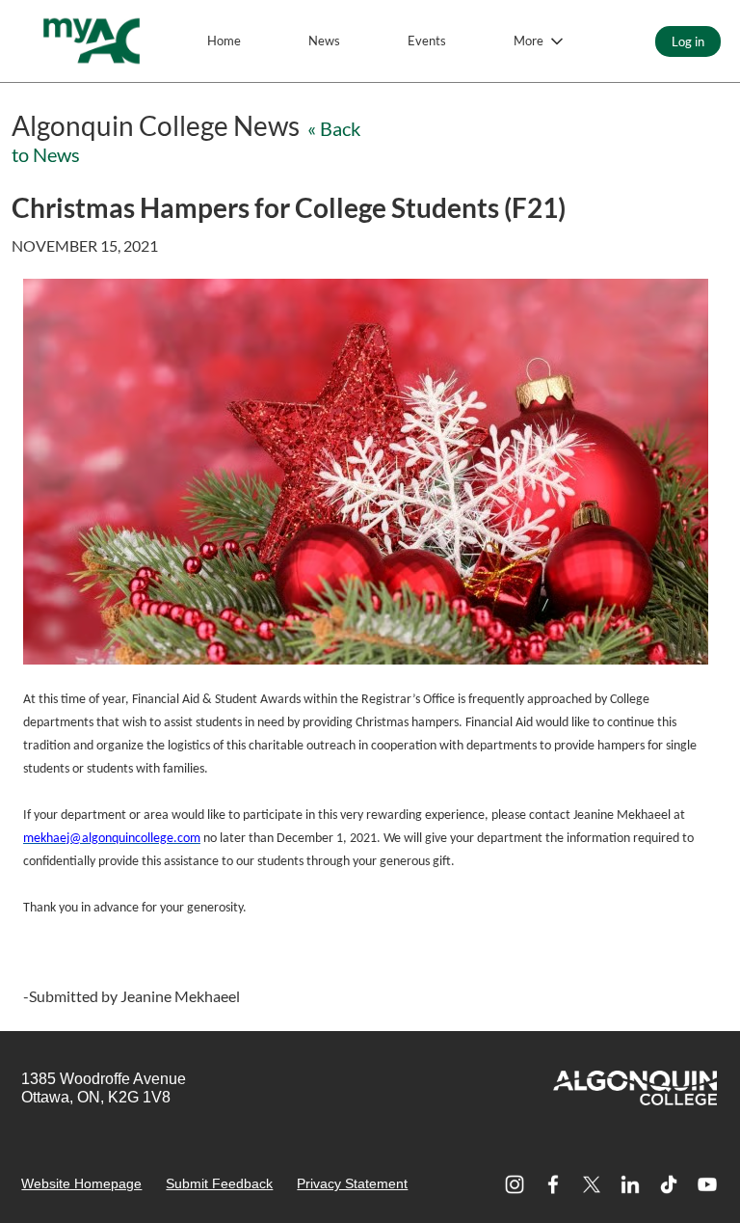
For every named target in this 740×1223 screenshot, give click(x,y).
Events (427, 40)
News (324, 40)
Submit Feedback (219, 1183)
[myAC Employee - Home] (91, 41)
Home (224, 40)
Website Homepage (81, 1183)
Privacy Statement (352, 1183)
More (528, 40)
